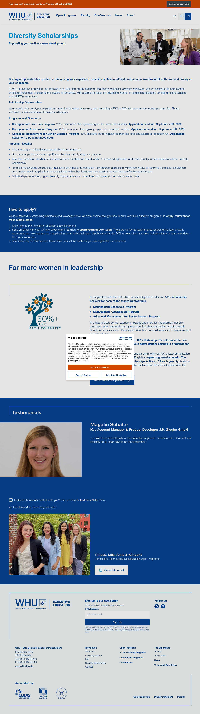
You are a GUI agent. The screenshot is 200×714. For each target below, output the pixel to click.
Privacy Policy (125, 338)
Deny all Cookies (83, 375)
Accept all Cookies (100, 368)
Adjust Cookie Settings (116, 375)
